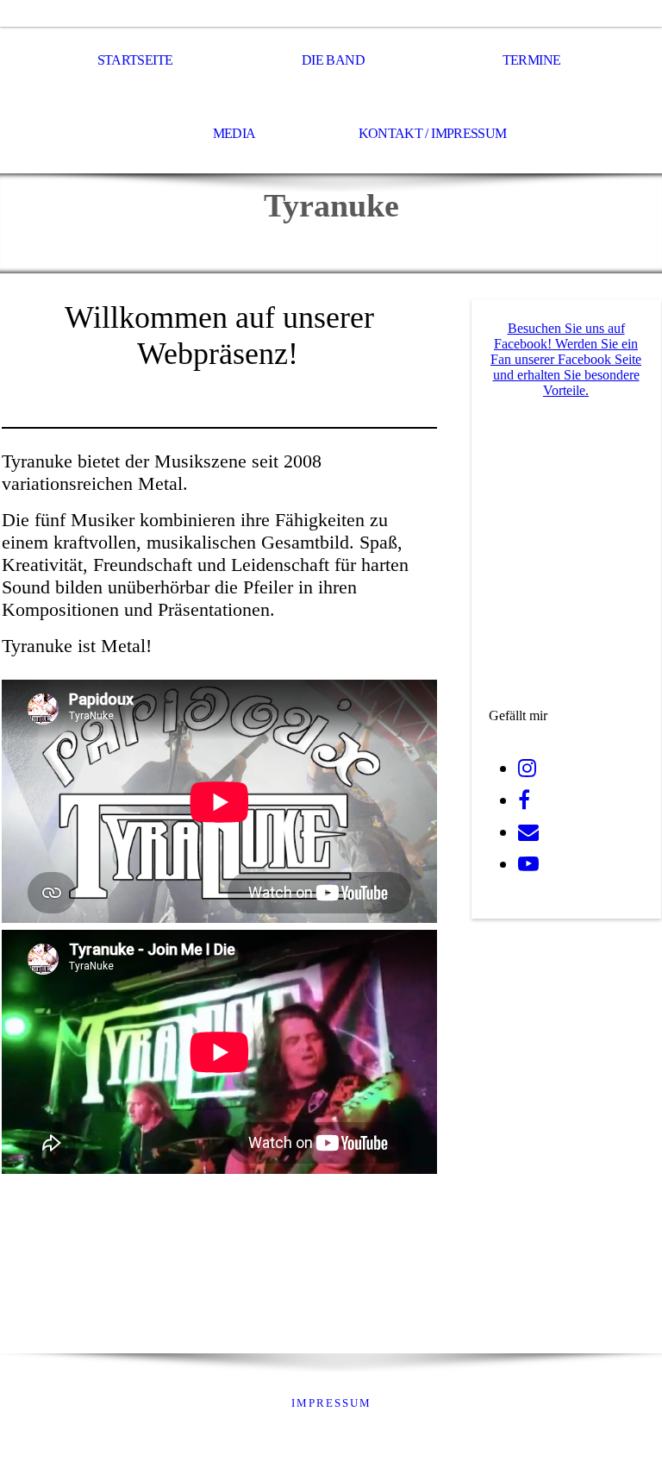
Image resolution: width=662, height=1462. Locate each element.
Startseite (135, 60)
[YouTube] (528, 864)
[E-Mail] (528, 832)
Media (234, 133)
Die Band (333, 60)
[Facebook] (524, 800)
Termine (532, 60)
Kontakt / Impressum (433, 133)
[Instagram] (527, 768)
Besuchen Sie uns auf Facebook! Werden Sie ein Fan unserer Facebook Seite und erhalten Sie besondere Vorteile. (565, 359)
